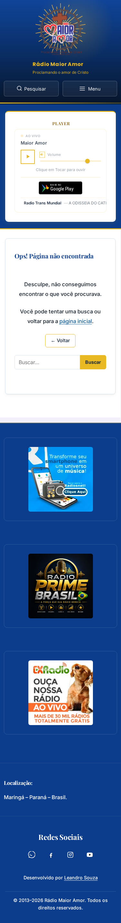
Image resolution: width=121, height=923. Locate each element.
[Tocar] (28, 157)
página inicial (75, 321)
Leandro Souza (81, 877)
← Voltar (60, 340)
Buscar (93, 362)
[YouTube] (89, 856)
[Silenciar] (42, 155)
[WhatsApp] (31, 856)
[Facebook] (51, 856)
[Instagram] (70, 856)
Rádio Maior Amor (58, 64)
